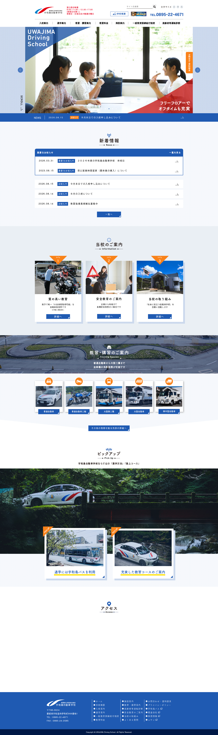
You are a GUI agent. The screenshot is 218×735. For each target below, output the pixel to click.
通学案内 (61, 23)
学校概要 (100, 705)
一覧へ (108, 214)
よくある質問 (131, 720)
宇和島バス (154, 709)
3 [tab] (109, 108)
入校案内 (43, 23)
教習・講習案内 (83, 23)
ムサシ (151, 720)
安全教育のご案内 (133, 712)
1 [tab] (101, 108)
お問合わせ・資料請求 (159, 701)
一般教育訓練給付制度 (144, 23)
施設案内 (120, 23)
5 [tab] (116, 108)
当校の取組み (131, 716)
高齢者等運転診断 (171, 23)
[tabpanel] (109, 70)
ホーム (99, 701)
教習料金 (103, 23)
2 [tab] (105, 108)
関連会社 (152, 712)
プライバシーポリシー (159, 705)
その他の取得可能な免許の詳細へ (108, 428)
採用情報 (152, 716)
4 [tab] (112, 108)
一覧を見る (175, 153)
